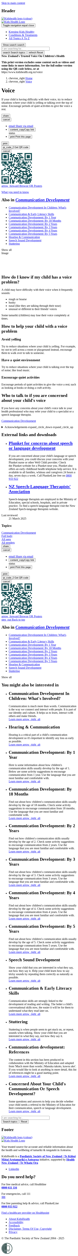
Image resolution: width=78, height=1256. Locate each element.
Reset (36, 52)
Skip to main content (13, 3)
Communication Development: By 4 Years (33, 230)
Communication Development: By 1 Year (32, 217)
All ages (6, 539)
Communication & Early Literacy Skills (31, 214)
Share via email (21, 126)
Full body (7, 536)
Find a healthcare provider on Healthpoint (25, 1212)
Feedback (14, 1225)
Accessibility (16, 1222)
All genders (8, 542)
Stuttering (14, 243)
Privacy (13, 1232)
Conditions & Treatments (23, 35)
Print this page (20, 136)
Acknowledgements (39, 427)
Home (28, 78)
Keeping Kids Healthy (21, 31)
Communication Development (42, 199)
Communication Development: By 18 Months (35, 220)
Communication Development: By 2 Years (33, 224)
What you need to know (15, 192)
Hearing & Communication (24, 237)
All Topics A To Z (19, 38)
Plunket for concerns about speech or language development (41, 445)
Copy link (22, 129)
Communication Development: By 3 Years (33, 227)
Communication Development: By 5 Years (33, 233)
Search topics (14, 52)
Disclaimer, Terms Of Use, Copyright (30, 1228)
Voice (28, 81)
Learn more (24, 719)
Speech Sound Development (25, 240)
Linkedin (14, 1169)
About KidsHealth (19, 1218)
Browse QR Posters (21, 185)
